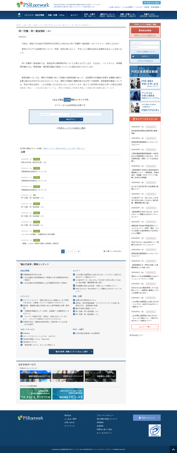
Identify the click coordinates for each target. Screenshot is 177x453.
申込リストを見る (153, 3)
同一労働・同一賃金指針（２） (33, 216)
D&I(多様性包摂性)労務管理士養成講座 (144, 132)
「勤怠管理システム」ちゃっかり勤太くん (39, 345)
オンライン (151, 127)
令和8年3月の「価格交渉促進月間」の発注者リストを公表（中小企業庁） (45, 323)
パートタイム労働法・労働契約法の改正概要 (38, 234)
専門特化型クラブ (136, 335)
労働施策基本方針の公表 (32, 275)
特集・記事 (27, 25)
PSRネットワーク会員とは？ (145, 35)
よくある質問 (127, 7)
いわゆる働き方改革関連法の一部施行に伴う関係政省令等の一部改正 (46, 278)
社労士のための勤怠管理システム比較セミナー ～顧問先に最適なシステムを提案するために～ (145, 290)
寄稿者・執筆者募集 (151, 7)
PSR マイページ (148, 418)
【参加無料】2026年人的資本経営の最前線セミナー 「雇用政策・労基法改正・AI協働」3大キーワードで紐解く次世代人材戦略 (145, 173)
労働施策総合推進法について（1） (34, 190)
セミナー (74, 15)
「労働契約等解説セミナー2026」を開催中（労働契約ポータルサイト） (46, 312)
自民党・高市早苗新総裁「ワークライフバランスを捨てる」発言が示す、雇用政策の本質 (98, 304)
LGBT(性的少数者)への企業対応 (88, 333)
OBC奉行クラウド (30, 342)
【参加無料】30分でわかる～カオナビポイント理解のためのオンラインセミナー (145, 214)
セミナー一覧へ (145, 327)
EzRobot (26, 333)
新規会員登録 (146, 30)
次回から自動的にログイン (146, 52)
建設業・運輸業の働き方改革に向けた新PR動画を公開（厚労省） (46, 307)
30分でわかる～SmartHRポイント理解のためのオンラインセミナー (99, 290)
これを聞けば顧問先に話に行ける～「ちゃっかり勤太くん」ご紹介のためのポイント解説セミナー (144, 318)
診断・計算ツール (128, 15)
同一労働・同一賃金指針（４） (33, 198)
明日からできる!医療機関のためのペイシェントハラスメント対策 (145, 277)
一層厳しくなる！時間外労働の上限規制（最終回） (40, 243)
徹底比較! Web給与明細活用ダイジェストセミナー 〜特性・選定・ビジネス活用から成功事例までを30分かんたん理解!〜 (145, 229)
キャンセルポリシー (104, 433)
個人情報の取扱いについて (107, 419)
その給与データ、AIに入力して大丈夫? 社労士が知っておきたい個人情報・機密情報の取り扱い (98, 281)
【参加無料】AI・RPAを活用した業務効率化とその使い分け (144, 266)
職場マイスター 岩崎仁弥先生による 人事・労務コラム (51, 25)
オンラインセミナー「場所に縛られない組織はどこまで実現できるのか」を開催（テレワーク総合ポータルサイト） (46, 301)
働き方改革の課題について (86, 308)
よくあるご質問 (70, 419)
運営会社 (67, 415)
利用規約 (100, 422)
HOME (18, 25)
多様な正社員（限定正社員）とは (33, 162)
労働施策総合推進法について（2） (34, 181)
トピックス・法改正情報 (34, 15)
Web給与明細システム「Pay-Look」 (37, 339)
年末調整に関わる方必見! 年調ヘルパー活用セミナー (96, 286)
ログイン (72, 119)
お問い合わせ (115, 7)
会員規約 (100, 426)
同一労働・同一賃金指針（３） (33, 207)
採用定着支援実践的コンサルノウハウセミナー (144, 143)
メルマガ (138, 7)
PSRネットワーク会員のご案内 (71, 128)
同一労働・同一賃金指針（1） (32, 225)
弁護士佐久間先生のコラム (86, 300)
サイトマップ (69, 426)
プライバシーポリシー (105, 415)
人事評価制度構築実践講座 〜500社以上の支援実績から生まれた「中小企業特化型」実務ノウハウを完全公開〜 (144, 157)
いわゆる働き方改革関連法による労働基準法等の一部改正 (45, 283)
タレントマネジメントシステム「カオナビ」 (40, 336)
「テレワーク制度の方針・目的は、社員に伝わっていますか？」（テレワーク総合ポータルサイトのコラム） (45, 317)
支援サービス (149, 15)
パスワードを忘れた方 (145, 61)
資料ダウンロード (107, 15)
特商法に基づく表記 (104, 429)
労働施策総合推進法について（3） (34, 171)
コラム (36, 159)
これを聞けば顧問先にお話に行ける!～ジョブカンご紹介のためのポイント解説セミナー (99, 276)
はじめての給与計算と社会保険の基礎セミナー (144, 187)
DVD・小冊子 (89, 15)
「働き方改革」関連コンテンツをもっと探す (71, 352)
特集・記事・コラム (56, 15)
